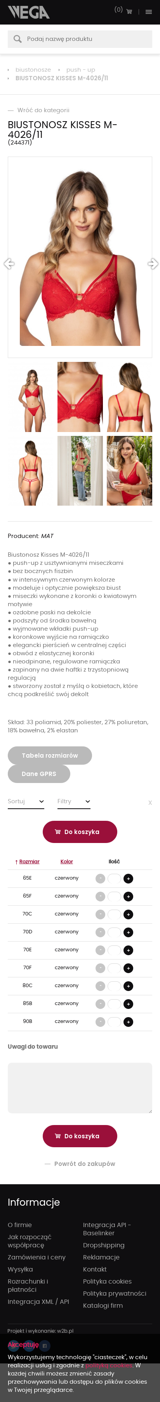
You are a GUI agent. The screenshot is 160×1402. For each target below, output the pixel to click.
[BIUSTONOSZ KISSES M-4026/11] (80, 257)
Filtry (64, 801)
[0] (129, 12)
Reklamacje (101, 1257)
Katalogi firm (103, 1306)
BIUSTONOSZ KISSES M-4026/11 (62, 78)
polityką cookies (108, 1365)
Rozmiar (29, 861)
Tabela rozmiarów (50, 755)
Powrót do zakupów (84, 1164)
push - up (80, 70)
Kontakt (95, 1269)
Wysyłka (20, 1269)
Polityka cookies (107, 1282)
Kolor (67, 861)
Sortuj (16, 801)
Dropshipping (104, 1245)
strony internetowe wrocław (40, 1331)
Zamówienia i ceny (37, 1257)
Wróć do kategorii (43, 110)
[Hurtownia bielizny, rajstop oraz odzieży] (29, 12)
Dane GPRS (39, 774)
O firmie (20, 1225)
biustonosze (33, 70)
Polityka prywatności (114, 1294)
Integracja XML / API (38, 1302)
